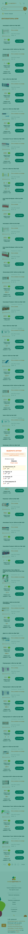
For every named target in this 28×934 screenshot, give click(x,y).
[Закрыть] (25, 448)
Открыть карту (14, 463)
